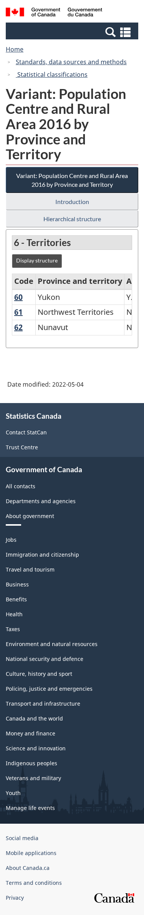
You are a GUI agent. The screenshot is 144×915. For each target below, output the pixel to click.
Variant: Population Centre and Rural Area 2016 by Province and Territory (72, 180)
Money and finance (30, 733)
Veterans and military (33, 778)
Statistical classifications (52, 74)
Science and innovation (36, 748)
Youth (13, 793)
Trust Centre (22, 447)
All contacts (20, 486)
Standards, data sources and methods (71, 62)
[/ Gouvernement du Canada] (54, 13)
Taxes (13, 629)
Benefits (16, 599)
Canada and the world (34, 718)
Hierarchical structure (72, 218)
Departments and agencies (41, 501)
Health (14, 614)
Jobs (11, 539)
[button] (73, 31)
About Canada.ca (28, 867)
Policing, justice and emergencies (49, 688)
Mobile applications (31, 853)
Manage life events (30, 807)
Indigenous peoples (31, 763)
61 (18, 312)
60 (18, 297)
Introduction (72, 201)
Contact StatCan (26, 432)
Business (17, 584)
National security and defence (44, 658)
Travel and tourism (30, 569)
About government (30, 516)
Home (14, 49)
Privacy (15, 897)
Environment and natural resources (52, 644)
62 (18, 327)
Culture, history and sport (39, 673)
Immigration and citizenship (42, 554)
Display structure (37, 260)
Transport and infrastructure (43, 703)
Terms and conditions (34, 882)
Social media (22, 838)
